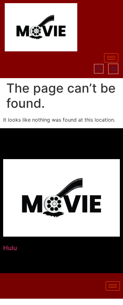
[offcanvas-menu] (113, 69)
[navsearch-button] (98, 68)
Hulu (10, 248)
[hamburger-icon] (111, 57)
